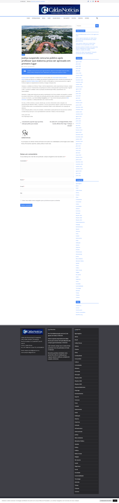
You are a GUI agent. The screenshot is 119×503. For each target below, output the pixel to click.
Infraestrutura (79, 252)
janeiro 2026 (78, 77)
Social (77, 281)
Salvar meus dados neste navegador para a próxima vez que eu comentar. (41, 200)
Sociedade (78, 283)
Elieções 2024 (79, 220)
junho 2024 (78, 121)
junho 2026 (78, 66)
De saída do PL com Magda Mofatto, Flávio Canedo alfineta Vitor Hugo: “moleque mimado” (61, 124)
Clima (77, 197)
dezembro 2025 (79, 80)
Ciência (77, 192)
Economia (78, 211)
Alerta (77, 185)
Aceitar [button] (115, 500)
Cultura (77, 204)
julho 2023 (78, 146)
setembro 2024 (79, 114)
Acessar (77, 307)
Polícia (77, 265)
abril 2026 (78, 70)
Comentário (23, 161)
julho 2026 (78, 64)
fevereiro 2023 (79, 157)
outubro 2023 (79, 139)
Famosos (78, 231)
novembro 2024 (79, 109)
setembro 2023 (79, 141)
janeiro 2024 (78, 132)
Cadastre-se (78, 305)
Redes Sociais (79, 270)
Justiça (77, 256)
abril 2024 (78, 125)
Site (21, 193)
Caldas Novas (56, 18)
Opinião (87, 18)
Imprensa (78, 247)
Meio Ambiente (79, 258)
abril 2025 (78, 98)
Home (28, 18)
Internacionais (36, 18)
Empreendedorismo (80, 222)
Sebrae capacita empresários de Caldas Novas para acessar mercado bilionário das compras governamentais (86, 39)
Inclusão (78, 249)
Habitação (78, 242)
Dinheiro (78, 208)
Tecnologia (78, 288)
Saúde (77, 277)
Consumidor (78, 201)
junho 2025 (78, 93)
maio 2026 (78, 68)
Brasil (43, 18)
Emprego (78, 224)
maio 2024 (78, 123)
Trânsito (78, 295)
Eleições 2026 (79, 217)
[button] (60, 18)
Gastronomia (79, 238)
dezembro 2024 (79, 107)
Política (74, 18)
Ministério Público (80, 261)
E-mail (22, 186)
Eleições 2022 (79, 215)
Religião (77, 272)
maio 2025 (78, 95)
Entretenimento (79, 226)
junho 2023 (78, 148)
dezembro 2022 (79, 162)
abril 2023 (78, 152)
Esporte (77, 229)
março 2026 (78, 73)
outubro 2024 (79, 111)
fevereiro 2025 (79, 102)
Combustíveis (79, 199)
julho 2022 (78, 173)
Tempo (77, 293)
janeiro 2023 (78, 159)
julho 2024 (78, 118)
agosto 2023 (78, 143)
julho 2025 (78, 91)
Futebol (77, 236)
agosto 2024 (78, 116)
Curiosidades (79, 206)
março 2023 (78, 155)
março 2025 (78, 100)
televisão (78, 290)
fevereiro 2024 (79, 130)
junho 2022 (78, 175)
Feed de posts (79, 310)
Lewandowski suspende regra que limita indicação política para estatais (32, 123)
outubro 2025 (79, 84)
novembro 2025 (79, 82)
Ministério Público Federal (32, 81)
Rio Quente (66, 18)
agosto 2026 (78, 61)
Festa (77, 233)
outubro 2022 (79, 166)
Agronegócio (79, 183)
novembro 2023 (79, 136)
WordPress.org (79, 314)
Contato (80, 18)
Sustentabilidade (79, 286)
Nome (22, 180)
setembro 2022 (79, 168)
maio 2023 (78, 150)
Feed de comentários (80, 312)
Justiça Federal (26, 77)
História (77, 245)
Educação (78, 213)
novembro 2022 (79, 164)
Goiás (49, 18)
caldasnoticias (31, 66)
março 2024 (78, 127)
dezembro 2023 (79, 134)
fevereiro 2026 (79, 75)
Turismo (78, 297)
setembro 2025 (79, 86)
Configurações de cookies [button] (105, 500)
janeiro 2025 (78, 105)
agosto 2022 (78, 171)
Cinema (77, 195)
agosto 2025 (78, 89)
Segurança (78, 279)
